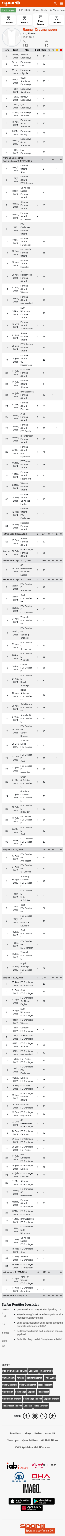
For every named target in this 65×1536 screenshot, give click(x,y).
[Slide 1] (23, 1345)
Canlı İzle (28, 1396)
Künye (28, 1423)
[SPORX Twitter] (43, 1406)
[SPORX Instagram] (35, 1406)
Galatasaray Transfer (11, 1389)
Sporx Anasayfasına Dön (40, 1530)
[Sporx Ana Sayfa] (11, 3)
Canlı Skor (33, 1361)
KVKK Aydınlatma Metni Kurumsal (32, 1437)
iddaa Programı (45, 1375)
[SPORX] (32, 1517)
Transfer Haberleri (34, 1368)
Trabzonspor (43, 1382)
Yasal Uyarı (13, 1430)
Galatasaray (7, 1382)
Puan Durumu (46, 1361)
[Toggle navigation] (61, 3)
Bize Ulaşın (15, 1423)
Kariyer (38, 1423)
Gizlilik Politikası (49, 1430)
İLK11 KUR (24, 10)
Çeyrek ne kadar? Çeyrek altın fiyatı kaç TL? (29, 1309)
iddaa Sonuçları (41, 1396)
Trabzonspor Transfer (12, 1396)
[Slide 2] (29, 1345)
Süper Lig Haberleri (27, 1375)
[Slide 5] (47, 1345)
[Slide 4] (41, 1345)
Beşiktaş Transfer (51, 1389)
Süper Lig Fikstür (9, 1375)
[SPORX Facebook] (26, 1406)
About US (50, 1423)
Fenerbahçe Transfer (32, 1389)
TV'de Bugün (50, 1368)
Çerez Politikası (30, 1430)
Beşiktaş (31, 1382)
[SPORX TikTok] (52, 1406)
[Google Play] (43, 1491)
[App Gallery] (31, 1497)
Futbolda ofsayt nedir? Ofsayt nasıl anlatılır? (29, 1339)
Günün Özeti (40, 10)
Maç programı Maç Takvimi (14, 1361)
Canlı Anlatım (8, 1368)
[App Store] (19, 1491)
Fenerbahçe (20, 1382)
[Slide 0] (17, 1345)
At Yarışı (20, 1368)
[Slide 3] (35, 1345)
